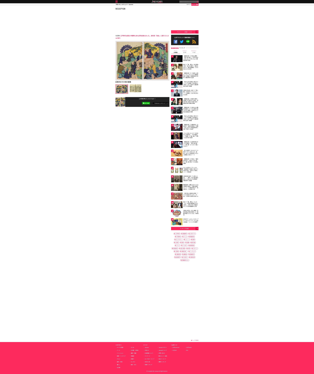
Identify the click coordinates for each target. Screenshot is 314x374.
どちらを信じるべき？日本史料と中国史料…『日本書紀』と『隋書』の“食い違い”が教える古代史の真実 (190, 135)
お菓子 (177, 242)
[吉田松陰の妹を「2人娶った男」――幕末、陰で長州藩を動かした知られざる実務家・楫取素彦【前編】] (177, 179)
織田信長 (192, 245)
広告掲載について (149, 353)
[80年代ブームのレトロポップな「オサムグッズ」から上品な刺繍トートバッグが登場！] (177, 222)
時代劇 (193, 242)
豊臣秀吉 (179, 254)
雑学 (194, 239)
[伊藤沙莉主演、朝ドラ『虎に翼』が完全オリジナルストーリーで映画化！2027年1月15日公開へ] (177, 93)
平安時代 (179, 236)
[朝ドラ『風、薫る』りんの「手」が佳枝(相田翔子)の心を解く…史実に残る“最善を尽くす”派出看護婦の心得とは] (177, 205)
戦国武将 (192, 236)
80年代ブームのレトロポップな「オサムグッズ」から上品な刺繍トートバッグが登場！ (190, 220)
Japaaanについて (163, 350)
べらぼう (185, 245)
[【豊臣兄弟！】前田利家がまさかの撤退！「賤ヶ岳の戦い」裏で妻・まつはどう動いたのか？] (177, 144)
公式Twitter (182, 41)
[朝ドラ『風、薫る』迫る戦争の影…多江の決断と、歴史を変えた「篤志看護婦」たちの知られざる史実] (177, 67)
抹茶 (189, 248)
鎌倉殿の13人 (185, 260)
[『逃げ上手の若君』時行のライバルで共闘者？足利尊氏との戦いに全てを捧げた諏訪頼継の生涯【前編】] (177, 84)
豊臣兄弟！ (184, 251)
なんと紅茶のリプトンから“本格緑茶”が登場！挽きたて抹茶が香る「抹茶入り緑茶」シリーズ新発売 (190, 170)
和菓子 (132, 359)
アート (118, 350)
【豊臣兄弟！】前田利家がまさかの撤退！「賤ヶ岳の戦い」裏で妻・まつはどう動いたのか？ (190, 144)
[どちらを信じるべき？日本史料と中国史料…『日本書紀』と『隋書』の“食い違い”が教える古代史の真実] (177, 136)
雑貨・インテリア (121, 356)
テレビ (178, 245)
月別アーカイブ (162, 359)
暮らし (118, 364)
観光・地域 (119, 362)
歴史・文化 (133, 364)
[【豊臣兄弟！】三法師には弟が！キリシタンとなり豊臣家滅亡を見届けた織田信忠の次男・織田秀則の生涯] (177, 76)
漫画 (188, 242)
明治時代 (175, 248)
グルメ (118, 359)
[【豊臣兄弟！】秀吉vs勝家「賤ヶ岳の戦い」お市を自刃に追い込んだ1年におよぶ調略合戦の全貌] (177, 59)
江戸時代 (177, 233)
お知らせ (147, 350)
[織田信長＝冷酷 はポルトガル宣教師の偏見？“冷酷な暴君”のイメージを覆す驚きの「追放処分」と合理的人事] (177, 187)
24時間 (176, 51)
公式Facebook (176, 41)
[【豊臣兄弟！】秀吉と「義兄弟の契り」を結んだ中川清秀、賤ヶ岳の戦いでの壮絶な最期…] (177, 162)
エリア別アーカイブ (149, 359)
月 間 (193, 51)
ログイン (189, 4)
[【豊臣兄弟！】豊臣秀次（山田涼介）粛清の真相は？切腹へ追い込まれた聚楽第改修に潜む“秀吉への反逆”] (177, 127)
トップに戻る (195, 340)
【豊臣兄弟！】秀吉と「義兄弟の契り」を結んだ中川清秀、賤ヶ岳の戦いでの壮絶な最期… (190, 161)
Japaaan (157, 1)
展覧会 (185, 254)
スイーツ (187, 239)
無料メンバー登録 (163, 356)
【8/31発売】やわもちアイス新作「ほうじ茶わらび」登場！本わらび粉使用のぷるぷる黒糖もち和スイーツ (190, 152)
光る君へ (185, 257)
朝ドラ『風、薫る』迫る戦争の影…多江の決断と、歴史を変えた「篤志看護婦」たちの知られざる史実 (190, 67)
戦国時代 (185, 233)
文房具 (177, 251)
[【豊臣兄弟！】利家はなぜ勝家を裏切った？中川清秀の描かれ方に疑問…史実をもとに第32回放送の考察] (177, 110)
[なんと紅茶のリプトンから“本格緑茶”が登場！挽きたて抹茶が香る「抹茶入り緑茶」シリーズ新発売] (177, 170)
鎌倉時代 (192, 254)
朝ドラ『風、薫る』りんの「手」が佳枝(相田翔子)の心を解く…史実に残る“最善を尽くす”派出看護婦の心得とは (190, 205)
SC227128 (120, 9)
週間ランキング (162, 362)
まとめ (132, 347)
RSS (194, 41)
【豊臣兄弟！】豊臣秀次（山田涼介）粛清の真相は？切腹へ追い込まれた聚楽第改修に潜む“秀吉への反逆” (190, 127)
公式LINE (188, 41)
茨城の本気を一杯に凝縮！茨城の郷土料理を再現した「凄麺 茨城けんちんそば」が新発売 (190, 213)
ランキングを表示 (184, 228)
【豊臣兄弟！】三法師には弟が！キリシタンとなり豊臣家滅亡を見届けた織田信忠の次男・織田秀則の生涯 (190, 75)
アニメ (185, 236)
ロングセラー (179, 239)
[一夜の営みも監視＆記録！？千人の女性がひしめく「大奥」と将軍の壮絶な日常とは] (177, 196)
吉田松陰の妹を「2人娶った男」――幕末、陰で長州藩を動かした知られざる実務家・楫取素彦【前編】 (190, 178)
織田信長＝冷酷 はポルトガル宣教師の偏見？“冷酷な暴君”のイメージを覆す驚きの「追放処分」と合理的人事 (190, 187)
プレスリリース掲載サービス (184, 32)
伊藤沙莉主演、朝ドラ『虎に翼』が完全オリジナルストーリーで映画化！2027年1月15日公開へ (190, 92)
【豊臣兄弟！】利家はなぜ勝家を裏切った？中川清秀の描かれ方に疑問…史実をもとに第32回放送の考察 (190, 110)
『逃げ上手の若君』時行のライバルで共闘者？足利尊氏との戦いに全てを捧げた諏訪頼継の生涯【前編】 (190, 84)
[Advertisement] (129, 22)
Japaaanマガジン (163, 347)
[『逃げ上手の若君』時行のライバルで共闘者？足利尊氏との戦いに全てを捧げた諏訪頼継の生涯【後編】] (177, 119)
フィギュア (192, 251)
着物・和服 (133, 353)
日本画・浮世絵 (134, 350)
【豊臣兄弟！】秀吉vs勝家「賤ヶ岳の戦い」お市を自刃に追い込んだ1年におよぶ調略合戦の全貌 (190, 58)
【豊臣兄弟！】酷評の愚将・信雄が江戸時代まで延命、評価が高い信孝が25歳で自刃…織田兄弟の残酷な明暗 (190, 101)
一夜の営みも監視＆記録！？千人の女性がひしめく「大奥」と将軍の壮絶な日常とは (190, 194)
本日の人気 (147, 362)
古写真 (118, 367)
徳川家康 (183, 248)
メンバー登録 (195, 4)
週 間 (185, 51)
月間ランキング (148, 364)
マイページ (147, 356)
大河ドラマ (192, 233)
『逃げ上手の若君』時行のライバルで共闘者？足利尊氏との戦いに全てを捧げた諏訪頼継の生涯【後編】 (190, 118)
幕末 (183, 242)
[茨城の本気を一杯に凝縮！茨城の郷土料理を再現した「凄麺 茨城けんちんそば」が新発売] (177, 213)
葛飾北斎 (193, 257)
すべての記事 (120, 347)
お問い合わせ (162, 353)
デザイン (195, 248)
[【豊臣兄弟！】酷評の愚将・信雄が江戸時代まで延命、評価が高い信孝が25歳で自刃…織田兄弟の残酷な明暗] (177, 102)
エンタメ (133, 362)
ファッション (120, 353)
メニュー (116, 1)
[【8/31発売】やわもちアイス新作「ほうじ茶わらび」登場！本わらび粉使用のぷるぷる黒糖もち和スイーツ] (177, 153)
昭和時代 (178, 257)
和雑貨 (132, 356)
